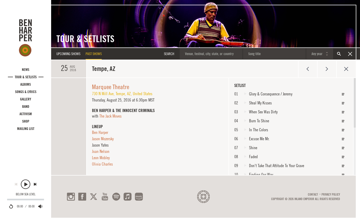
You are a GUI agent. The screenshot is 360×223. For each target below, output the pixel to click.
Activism (26, 114)
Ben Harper (100, 132)
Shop (25, 121)
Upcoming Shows (68, 54)
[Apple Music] (128, 197)
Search (338, 53)
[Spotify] (116, 197)
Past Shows (94, 54)
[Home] (25, 37)
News (25, 69)
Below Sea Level (26, 194)
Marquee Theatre (110, 86)
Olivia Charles (102, 164)
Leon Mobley (101, 157)
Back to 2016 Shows (346, 68)
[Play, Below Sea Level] (25, 184)
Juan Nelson (100, 151)
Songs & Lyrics (25, 92)
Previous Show (307, 68)
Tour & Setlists (26, 77)
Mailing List (25, 129)
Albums (25, 84)
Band (25, 106)
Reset (350, 53)
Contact (313, 194)
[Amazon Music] (139, 197)
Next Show (327, 68)
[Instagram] (71, 197)
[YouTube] (105, 197)
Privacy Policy (331, 194)
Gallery (25, 99)
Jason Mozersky (103, 138)
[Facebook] (82, 197)
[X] (94, 197)
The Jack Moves (110, 116)
